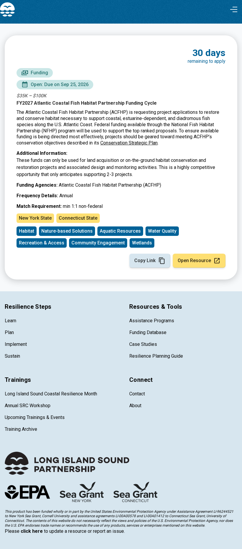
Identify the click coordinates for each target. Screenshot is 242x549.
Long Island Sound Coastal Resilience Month (51, 394)
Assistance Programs (151, 320)
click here (32, 531)
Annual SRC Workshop (27, 405)
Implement (16, 344)
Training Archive (21, 429)
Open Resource (194, 260)
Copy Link (145, 260)
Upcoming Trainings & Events (35, 417)
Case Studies (143, 344)
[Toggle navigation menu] (233, 9)
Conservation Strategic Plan (129, 143)
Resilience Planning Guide (156, 356)
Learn (10, 320)
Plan (9, 332)
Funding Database (147, 332)
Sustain (12, 356)
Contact (137, 394)
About (135, 405)
